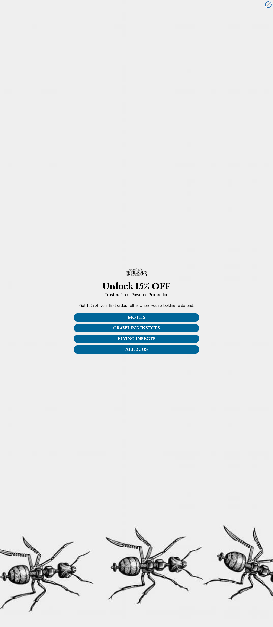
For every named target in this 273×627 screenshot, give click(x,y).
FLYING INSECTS (136, 338)
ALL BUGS (136, 349)
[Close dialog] (268, 5)
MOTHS (136, 317)
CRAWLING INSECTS (136, 328)
